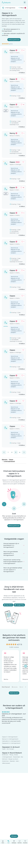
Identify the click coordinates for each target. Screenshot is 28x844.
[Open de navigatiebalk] (24, 2)
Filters (23, 7)
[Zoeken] (3, 8)
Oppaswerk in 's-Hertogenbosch (11, 743)
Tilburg (11, 754)
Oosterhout (5, 761)
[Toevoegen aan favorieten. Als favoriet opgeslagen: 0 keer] (23, 162)
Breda (16, 754)
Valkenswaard (6, 763)
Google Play (20, 605)
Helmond (4, 759)
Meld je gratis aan (14, 39)
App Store (9, 605)
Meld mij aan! (14, 693)
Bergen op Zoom (13, 759)
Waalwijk (12, 761)
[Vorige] (4, 452)
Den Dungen (10, 749)
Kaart (15, 836)
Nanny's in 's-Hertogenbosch (10, 739)
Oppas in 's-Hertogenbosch (10, 737)
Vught (4, 749)
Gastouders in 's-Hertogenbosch (11, 741)
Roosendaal (16, 757)
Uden (17, 761)
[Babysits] (6, 2)
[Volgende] (24, 452)
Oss (22, 757)
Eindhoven (5, 754)
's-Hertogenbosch (7, 757)
